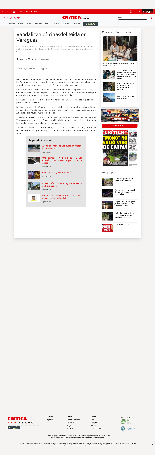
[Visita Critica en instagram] (32, 422)
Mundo (47, 24)
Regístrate (50, 417)
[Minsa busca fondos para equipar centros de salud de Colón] (120, 49)
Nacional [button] (21, 24)
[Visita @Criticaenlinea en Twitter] (23, 422)
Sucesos (12, 24)
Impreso (77, 24)
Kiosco (93, 417)
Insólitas (56, 24)
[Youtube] (18, 17)
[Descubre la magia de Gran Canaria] (109, 98)
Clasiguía (94, 423)
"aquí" (110, 445)
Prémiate (94, 426)
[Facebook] (4, 17)
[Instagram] (11, 17)
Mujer (69, 426)
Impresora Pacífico (98, 428)
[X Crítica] (15, 17)
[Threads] (8, 17)
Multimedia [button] (66, 24)
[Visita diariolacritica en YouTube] (29, 422)
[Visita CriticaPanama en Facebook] (19, 422)
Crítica (69, 417)
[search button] (150, 18)
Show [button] (29, 24)
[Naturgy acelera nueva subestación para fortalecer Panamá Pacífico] (109, 87)
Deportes (38, 24)
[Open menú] (14, 11)
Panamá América (73, 420)
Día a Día (70, 423)
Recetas (70, 428)
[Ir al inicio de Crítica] (76, 17)
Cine (92, 420)
